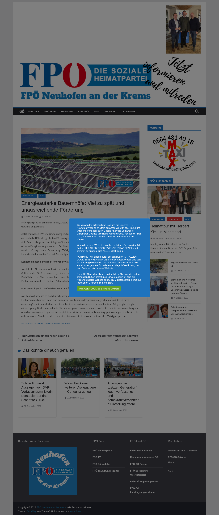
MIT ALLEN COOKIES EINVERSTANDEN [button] (99, 289)
